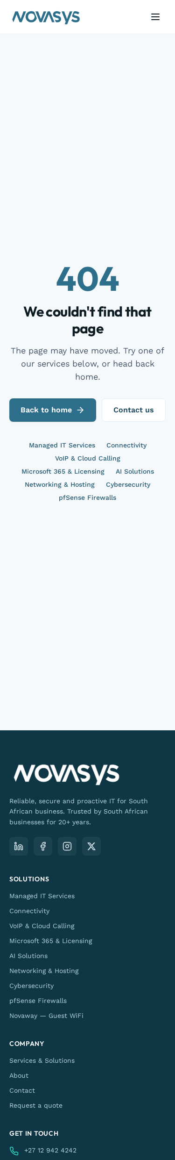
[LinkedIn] (18, 846)
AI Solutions (135, 471)
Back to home (46, 409)
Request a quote (36, 1105)
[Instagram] (67, 846)
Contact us (133, 409)
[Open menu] (155, 17)
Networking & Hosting (60, 484)
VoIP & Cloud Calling (87, 458)
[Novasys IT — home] (46, 16)
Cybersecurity (128, 484)
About (18, 1075)
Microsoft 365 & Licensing (63, 471)
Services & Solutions (42, 1060)
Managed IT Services (62, 445)
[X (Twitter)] (91, 846)
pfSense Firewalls (87, 497)
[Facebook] (43, 846)
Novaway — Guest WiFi (46, 1015)
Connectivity (126, 445)
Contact (22, 1090)
